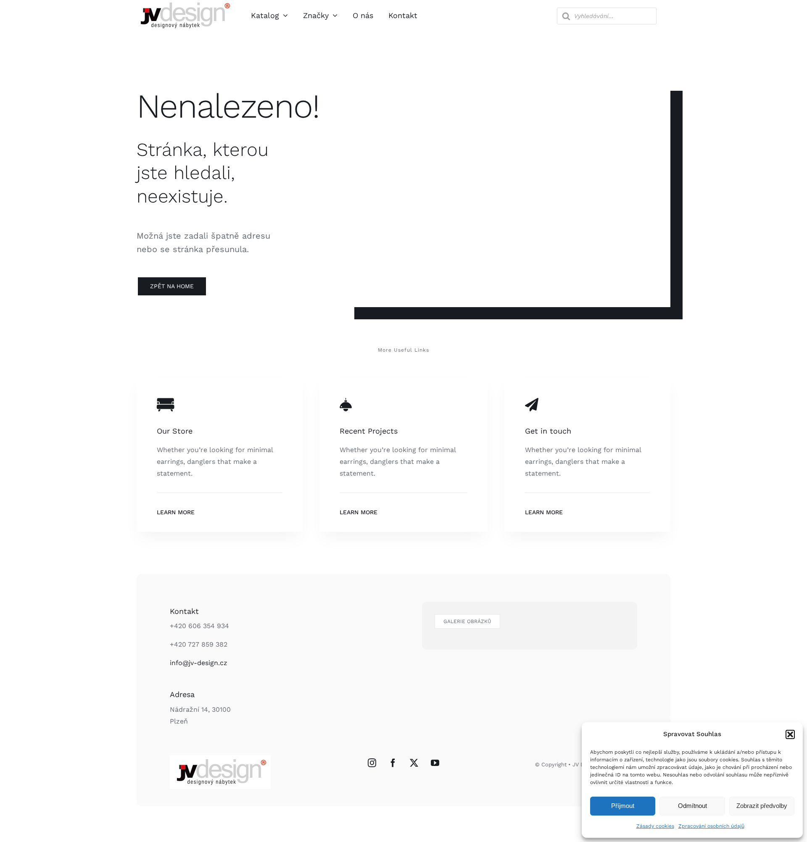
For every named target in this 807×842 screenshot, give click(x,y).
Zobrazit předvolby (761, 805)
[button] (790, 734)
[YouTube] (435, 763)
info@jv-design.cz (198, 663)
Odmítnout (692, 805)
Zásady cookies (655, 826)
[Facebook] (393, 763)
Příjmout (622, 805)
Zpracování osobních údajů (711, 826)
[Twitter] (414, 763)
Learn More (176, 512)
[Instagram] (372, 763)
